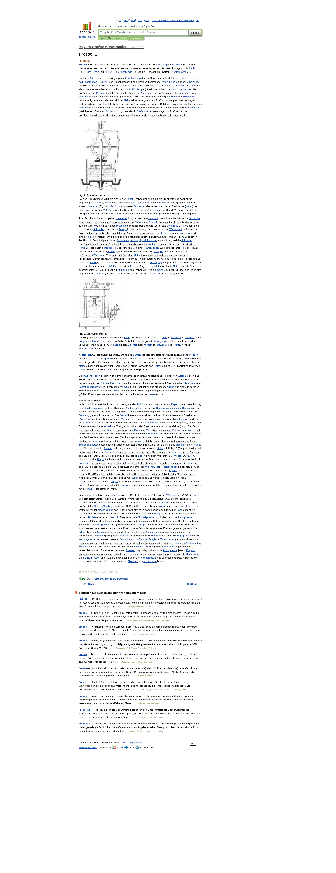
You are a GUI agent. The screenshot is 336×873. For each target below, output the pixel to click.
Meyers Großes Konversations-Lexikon (112, 38)
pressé (83, 640)
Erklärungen (135, 38)
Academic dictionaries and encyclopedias (127, 26)
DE (198, 20)
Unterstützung (127, 742)
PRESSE (83, 599)
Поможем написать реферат (110, 578)
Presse (83, 668)
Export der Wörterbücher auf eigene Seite (173, 20)
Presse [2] (191, 583)
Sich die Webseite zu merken (134, 20)
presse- (83, 626)
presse (83, 612)
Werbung (138, 742)
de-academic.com (87, 37)
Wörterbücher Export (88, 747)
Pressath (89, 583)
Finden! (195, 32)
